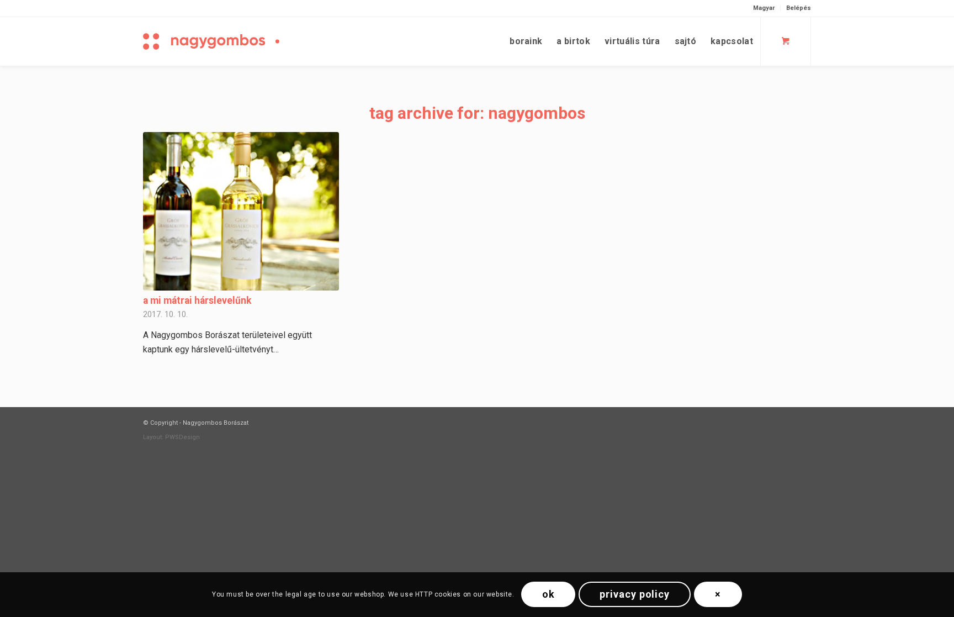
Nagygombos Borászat (215, 422)
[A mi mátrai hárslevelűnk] (241, 211)
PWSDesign (182, 437)
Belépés (798, 8)
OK (548, 594)
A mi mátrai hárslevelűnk (197, 300)
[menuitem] (764, 8)
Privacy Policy (635, 594)
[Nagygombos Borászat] (231, 41)
